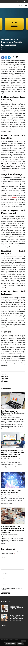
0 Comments (17, 49)
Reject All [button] (20, 643)
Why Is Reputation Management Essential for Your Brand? (16, 608)
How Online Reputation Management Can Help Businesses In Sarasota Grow (13, 413)
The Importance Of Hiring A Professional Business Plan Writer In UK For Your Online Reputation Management (12, 529)
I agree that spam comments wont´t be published (12, 589)
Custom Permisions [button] (10, 643)
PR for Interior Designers (10, 197)
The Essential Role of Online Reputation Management (11, 491)
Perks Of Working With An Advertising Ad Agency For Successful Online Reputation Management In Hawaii (17, 617)
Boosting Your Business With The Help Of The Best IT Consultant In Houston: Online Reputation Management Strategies (12, 454)
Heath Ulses (5, 48)
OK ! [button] (23, 641)
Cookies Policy (17, 641)
